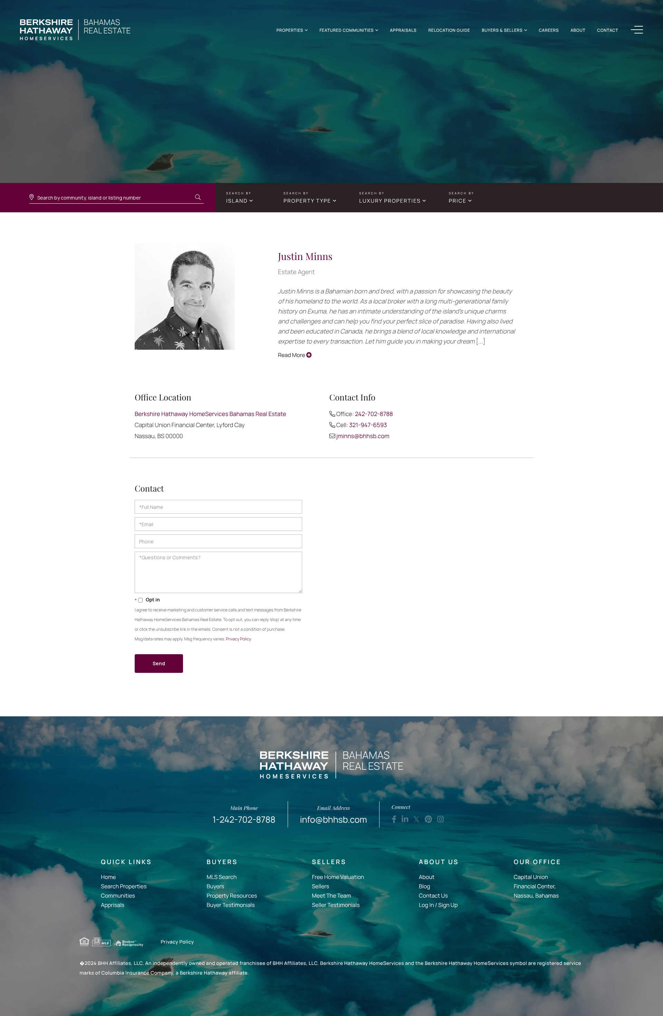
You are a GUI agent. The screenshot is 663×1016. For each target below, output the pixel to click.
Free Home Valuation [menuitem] (338, 877)
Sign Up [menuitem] (448, 905)
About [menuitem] (577, 30)
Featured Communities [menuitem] (346, 30)
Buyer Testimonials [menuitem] (231, 905)
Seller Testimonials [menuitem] (335, 905)
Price (458, 200)
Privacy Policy (238, 639)
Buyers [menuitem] (215, 886)
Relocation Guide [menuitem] (449, 30)
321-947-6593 (368, 425)
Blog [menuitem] (424, 886)
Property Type (307, 200)
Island (237, 200)
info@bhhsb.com (333, 814)
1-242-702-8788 (244, 814)
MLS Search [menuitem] (222, 877)
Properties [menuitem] (290, 30)
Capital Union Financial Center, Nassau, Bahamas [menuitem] (536, 886)
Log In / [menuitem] (428, 905)
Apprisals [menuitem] (112, 905)
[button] (198, 197)
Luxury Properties (390, 200)
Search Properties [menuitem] (123, 886)
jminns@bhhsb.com (363, 436)
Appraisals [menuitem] (403, 30)
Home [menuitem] (108, 877)
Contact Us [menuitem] (433, 895)
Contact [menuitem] (607, 30)
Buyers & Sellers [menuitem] (502, 30)
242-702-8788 (374, 414)
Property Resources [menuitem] (232, 895)
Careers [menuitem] (549, 30)
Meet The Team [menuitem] (331, 895)
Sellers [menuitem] (320, 886)
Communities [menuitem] (118, 895)
